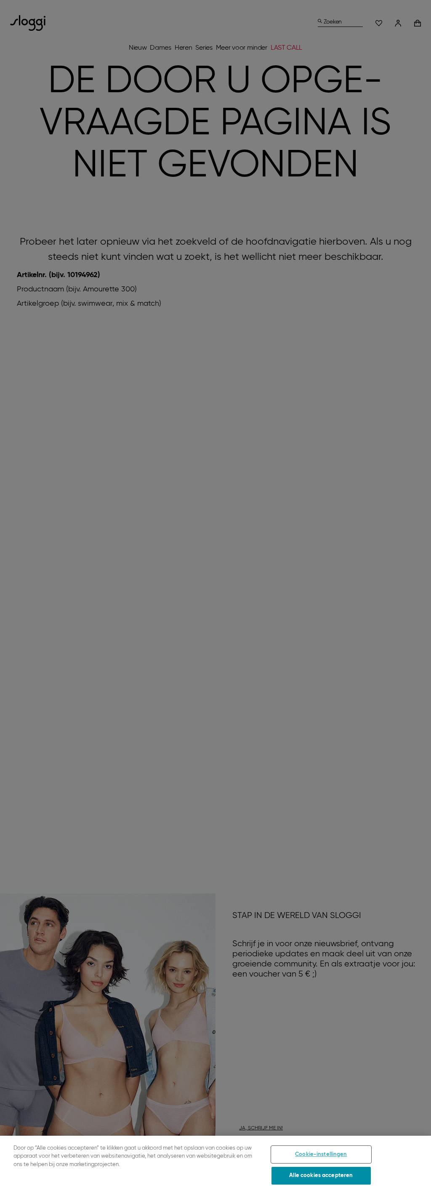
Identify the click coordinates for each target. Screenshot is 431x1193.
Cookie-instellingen (321, 1154)
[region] (215, 1164)
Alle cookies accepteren (321, 1175)
